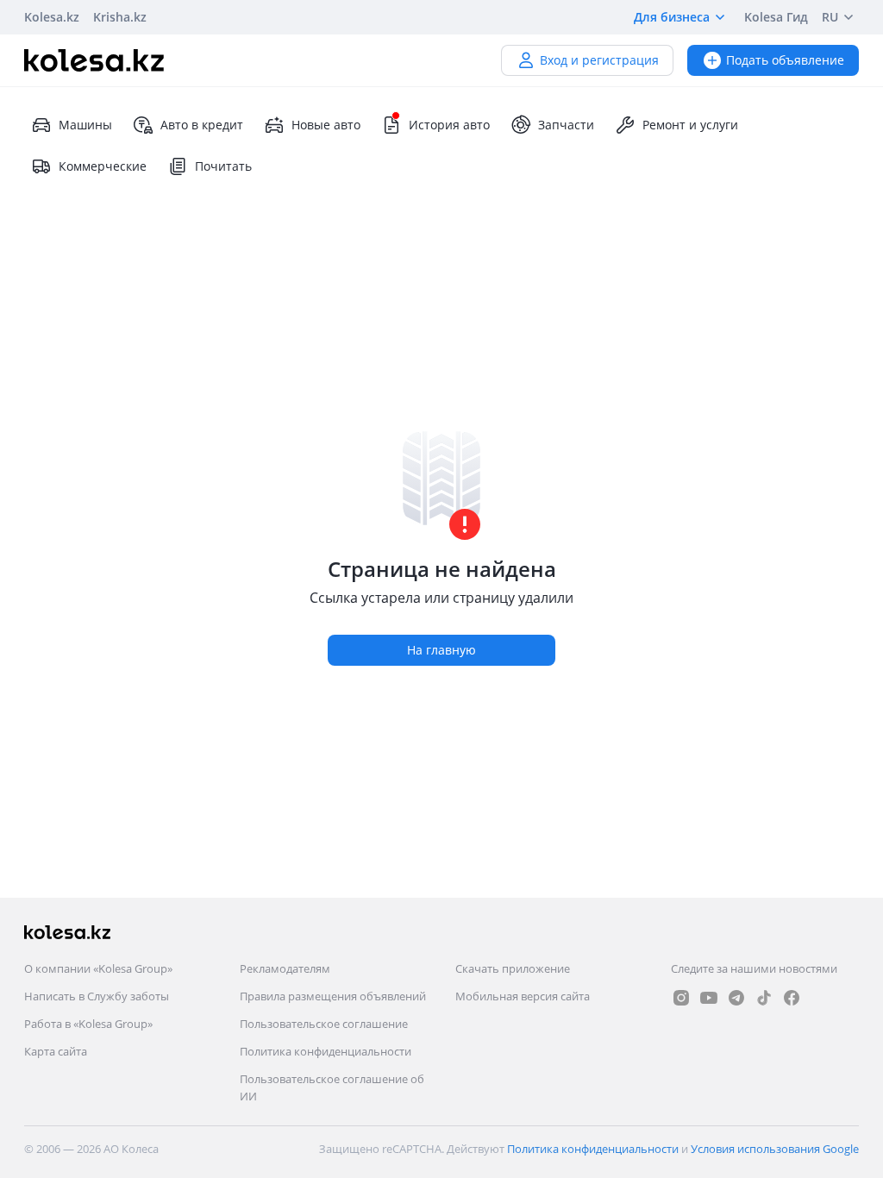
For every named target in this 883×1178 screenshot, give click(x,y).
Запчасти (566, 124)
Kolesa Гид (776, 17)
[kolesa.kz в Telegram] (736, 997)
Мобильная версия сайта (522, 996)
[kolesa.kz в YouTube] (708, 997)
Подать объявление (785, 60)
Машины (85, 124)
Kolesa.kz (51, 17)
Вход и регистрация (599, 60)
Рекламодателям (285, 968)
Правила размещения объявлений (333, 996)
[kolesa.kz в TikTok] (764, 997)
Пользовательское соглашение (324, 1023)
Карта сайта (55, 1051)
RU (830, 17)
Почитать (223, 166)
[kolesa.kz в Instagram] (681, 997)
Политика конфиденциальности (325, 1051)
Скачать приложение (512, 968)
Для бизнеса (672, 17)
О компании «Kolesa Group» (98, 968)
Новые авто (325, 124)
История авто (449, 124)
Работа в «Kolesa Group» (88, 1023)
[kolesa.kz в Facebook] (791, 997)
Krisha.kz (120, 17)
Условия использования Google (775, 1148)
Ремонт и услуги (690, 124)
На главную (441, 650)
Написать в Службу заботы (96, 996)
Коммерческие (103, 166)
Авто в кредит (201, 124)
